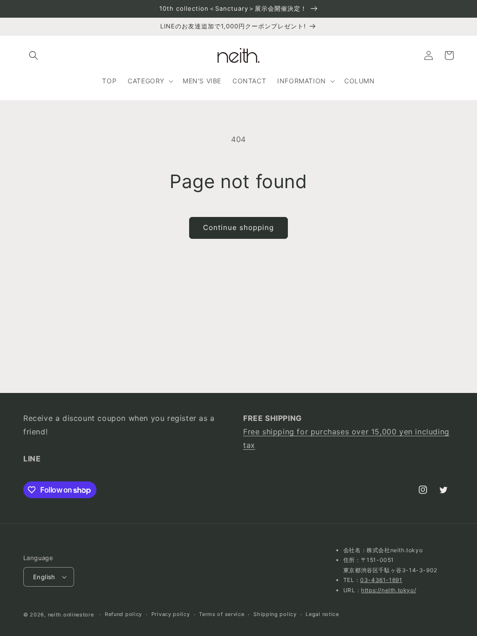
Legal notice (322, 614)
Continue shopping (238, 227)
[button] (33, 55)
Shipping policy (275, 614)
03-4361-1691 (381, 579)
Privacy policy (170, 614)
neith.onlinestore (71, 614)
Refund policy (123, 614)
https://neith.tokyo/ (388, 590)
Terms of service (221, 614)
